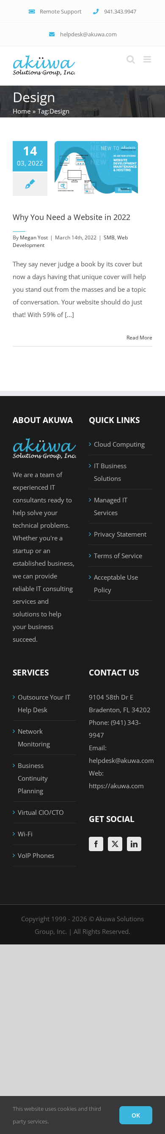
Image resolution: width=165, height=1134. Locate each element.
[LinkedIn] (134, 844)
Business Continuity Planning (33, 778)
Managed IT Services (110, 506)
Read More (139, 337)
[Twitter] (115, 844)
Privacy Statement (120, 534)
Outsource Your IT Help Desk (44, 703)
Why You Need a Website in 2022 (71, 217)
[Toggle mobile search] (130, 59)
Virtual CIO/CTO (41, 812)
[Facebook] (96, 844)
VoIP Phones (36, 855)
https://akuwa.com (116, 785)
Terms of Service (118, 555)
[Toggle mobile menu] (147, 59)
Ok (136, 1115)
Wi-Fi (25, 834)
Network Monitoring (34, 737)
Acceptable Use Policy (116, 583)
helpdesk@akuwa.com (121, 760)
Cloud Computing (119, 444)
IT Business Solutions (110, 472)
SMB (109, 237)
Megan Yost (34, 237)
